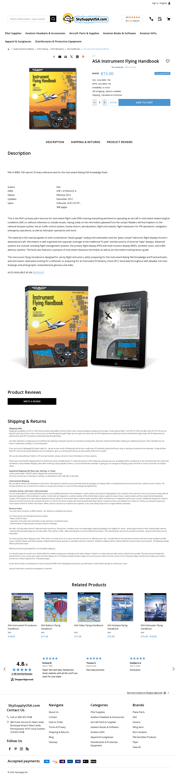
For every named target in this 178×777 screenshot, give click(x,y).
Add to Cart (144, 102)
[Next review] (173, 669)
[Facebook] (53, 56)
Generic (137, 722)
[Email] (59, 56)
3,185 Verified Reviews (22, 674)
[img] (22, 669)
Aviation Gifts (148, 33)
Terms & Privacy (57, 727)
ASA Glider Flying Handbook (88, 625)
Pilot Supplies (13, 33)
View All (137, 747)
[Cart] (168, 19)
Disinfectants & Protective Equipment (58, 41)
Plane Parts (139, 712)
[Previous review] (5, 669)
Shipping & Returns (85, 142)
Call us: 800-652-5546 (21, 717)
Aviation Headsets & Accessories (45, 33)
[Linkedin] (77, 56)
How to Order (56, 722)
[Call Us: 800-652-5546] (151, 19)
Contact (53, 717)
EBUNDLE (38, 272)
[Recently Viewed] (160, 19)
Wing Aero (138, 727)
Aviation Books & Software (119, 33)
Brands (138, 705)
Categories (99, 705)
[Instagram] (21, 748)
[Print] (65, 56)
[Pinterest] (83, 56)
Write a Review (130, 67)
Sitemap (53, 742)
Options (160, 646)
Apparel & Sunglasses (18, 41)
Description (55, 142)
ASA (93, 56)
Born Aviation (140, 732)
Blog (51, 737)
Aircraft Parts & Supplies (84, 33)
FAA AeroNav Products (144, 737)
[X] (71, 56)
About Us (54, 712)
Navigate (56, 705)
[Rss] (27, 748)
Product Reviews (120, 142)
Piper (135, 742)
